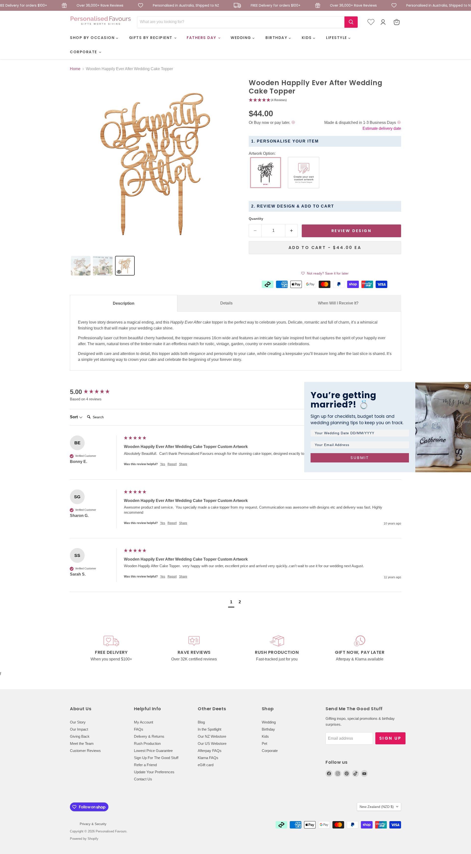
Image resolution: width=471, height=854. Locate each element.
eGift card (205, 765)
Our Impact (79, 729)
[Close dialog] (466, 386)
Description (123, 303)
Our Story (78, 722)
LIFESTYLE (337, 37)
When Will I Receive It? (338, 303)
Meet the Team (82, 743)
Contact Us (143, 779)
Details (226, 303)
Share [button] (183, 464)
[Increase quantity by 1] (291, 230)
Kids (265, 736)
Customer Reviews (85, 751)
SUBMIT (360, 457)
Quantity (256, 219)
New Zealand (377, 807)
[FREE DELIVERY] (111, 648)
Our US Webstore (212, 743)
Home (75, 69)
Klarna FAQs (208, 758)
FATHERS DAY (202, 37)
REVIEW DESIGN (351, 231)
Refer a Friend (145, 765)
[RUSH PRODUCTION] (277, 648)
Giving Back (80, 736)
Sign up (390, 738)
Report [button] (172, 464)
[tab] (81, 266)
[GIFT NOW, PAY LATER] (359, 648)
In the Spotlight (209, 729)
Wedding (269, 722)
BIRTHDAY (277, 37)
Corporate (270, 751)
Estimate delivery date (382, 128)
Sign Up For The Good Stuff (156, 758)
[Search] (351, 22)
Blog (201, 722)
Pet (264, 743)
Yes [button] (162, 464)
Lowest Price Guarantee (153, 751)
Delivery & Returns (149, 736)
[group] (95, 391)
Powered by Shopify (84, 839)
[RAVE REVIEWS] (194, 648)
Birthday (268, 729)
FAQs (138, 729)
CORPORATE (84, 51)
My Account (143, 722)
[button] (325, 100)
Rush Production (147, 743)
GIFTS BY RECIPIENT (151, 37)
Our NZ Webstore (212, 736)
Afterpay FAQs (210, 751)
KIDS (307, 37)
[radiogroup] (325, 174)
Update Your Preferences (154, 772)
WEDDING (241, 37)
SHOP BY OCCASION (93, 37)
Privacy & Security (93, 824)
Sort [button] (74, 417)
